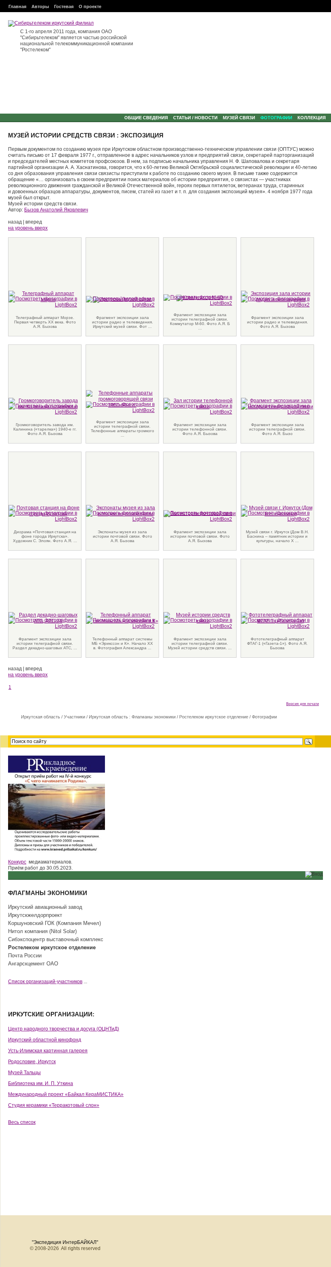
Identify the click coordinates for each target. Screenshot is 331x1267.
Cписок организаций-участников (45, 981)
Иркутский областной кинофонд (44, 1040)
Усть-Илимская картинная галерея (48, 1051)
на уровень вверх (28, 228)
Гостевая (63, 6)
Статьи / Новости (195, 117)
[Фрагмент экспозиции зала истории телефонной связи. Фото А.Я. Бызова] (197, 409)
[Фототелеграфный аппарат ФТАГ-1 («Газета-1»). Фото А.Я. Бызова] (275, 623)
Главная (17, 6)
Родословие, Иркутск (32, 1061)
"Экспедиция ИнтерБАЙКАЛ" (65, 1242)
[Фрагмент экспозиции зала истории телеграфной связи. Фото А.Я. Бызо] (275, 409)
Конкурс (17, 862)
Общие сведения (146, 117)
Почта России (25, 955)
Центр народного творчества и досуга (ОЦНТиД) (63, 1029)
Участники (74, 716)
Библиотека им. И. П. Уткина (40, 1083)
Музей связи (239, 117)
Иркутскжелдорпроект (35, 915)
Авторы (40, 6)
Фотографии (276, 117)
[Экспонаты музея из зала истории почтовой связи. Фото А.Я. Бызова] (120, 516)
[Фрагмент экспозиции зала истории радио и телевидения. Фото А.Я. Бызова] (275, 301)
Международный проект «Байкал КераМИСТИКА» (66, 1094)
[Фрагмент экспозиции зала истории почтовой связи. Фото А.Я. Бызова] (197, 516)
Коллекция (311, 117)
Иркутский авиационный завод (45, 907)
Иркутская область (40, 716)
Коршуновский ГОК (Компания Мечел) (54, 923)
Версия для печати (302, 704)
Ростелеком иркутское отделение (213, 716)
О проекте (90, 6)
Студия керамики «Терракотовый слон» (53, 1105)
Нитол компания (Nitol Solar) (42, 931)
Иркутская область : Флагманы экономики (132, 716)
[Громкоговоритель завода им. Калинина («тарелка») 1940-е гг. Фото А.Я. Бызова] (42, 409)
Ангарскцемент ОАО (33, 964)
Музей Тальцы (24, 1072)
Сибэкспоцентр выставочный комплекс (55, 939)
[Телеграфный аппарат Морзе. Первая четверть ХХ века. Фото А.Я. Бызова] (42, 301)
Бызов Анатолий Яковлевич (56, 210)
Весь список (22, 1122)
